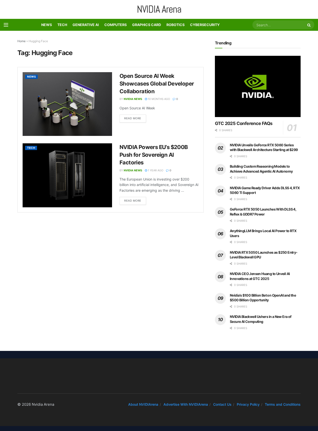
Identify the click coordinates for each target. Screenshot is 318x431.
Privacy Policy (248, 404)
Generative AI (86, 25)
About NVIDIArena (143, 404)
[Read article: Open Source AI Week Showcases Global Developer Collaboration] (67, 104)
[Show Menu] (6, 25)
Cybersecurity (205, 25)
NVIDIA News (133, 99)
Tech (62, 25)
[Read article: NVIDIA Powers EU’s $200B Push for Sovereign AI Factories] (67, 175)
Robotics (175, 25)
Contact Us (222, 404)
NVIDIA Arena (159, 9)
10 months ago (158, 99)
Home (21, 41)
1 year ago (155, 170)
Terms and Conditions (283, 404)
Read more (135, 117)
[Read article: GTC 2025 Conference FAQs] (258, 86)
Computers (115, 25)
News (46, 25)
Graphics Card (146, 25)
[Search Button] (309, 24)
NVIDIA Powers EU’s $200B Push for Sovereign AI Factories (153, 155)
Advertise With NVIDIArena (185, 404)
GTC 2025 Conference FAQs (244, 123)
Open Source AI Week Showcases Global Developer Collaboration (156, 83)
